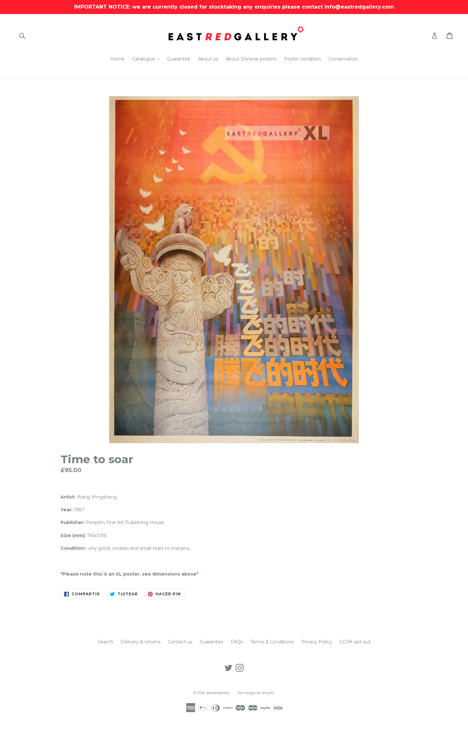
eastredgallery (218, 693)
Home (117, 59)
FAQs (237, 642)
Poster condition (302, 59)
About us (208, 59)
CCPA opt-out (355, 642)
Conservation (343, 59)
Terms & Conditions (272, 642)
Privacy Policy (316, 642)
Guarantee (178, 59)
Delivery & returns (140, 642)
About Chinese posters (251, 59)
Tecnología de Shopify (255, 693)
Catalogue (147, 59)
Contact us (180, 642)
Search (105, 642)
